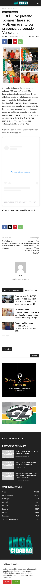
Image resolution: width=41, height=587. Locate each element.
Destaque (14, 12)
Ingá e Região (12, 8)
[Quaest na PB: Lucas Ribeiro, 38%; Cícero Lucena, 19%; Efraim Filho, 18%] (8, 326)
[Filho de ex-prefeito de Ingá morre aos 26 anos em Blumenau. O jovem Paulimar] (8, 465)
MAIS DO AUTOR (31, 290)
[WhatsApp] (20, 41)
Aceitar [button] (15, 582)
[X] (10, 41)
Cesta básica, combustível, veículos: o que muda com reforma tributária (11, 244)
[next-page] (7, 336)
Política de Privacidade (11, 573)
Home (4, 8)
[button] (4, 3)
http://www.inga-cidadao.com (20, 279)
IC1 (6, 36)
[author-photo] (20, 273)
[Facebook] (4, 41)
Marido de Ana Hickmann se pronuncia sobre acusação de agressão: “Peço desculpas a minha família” (30, 247)
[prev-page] (3, 336)
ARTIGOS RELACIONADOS (13, 290)
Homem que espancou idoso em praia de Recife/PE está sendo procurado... (26, 475)
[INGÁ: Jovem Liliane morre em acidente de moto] (8, 454)
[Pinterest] (15, 41)
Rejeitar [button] (7, 582)
